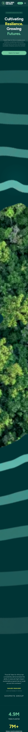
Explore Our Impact (14, 53)
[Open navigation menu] (25, 3)
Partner (20, 3)
